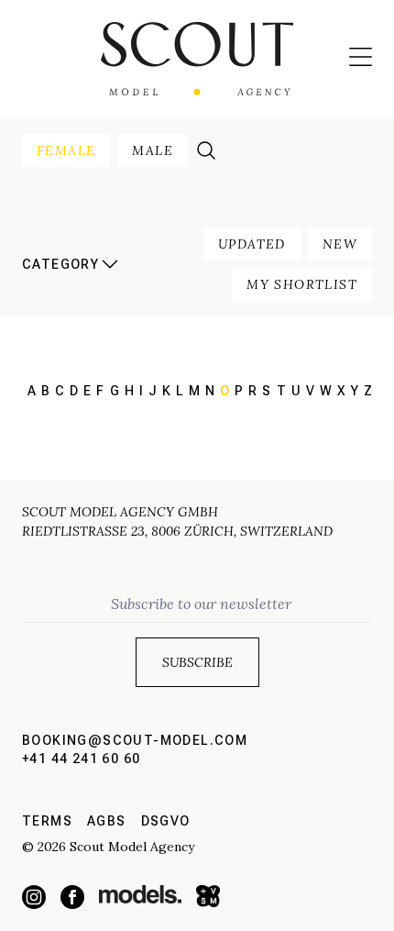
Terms (47, 821)
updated (252, 244)
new (340, 244)
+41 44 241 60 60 (81, 758)
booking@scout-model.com (134, 740)
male (152, 150)
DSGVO (166, 821)
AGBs (106, 821)
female (66, 150)
